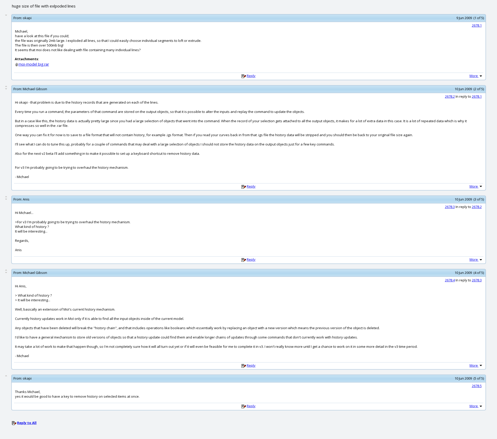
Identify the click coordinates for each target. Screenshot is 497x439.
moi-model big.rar (33, 64)
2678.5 (477, 385)
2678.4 (450, 280)
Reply (251, 75)
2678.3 (450, 206)
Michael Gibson (35, 89)
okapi (27, 18)
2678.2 (450, 96)
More (474, 75)
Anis (26, 199)
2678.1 (477, 25)
